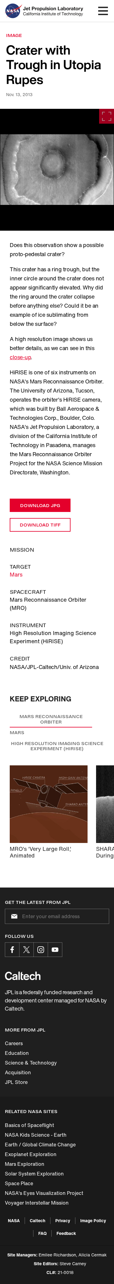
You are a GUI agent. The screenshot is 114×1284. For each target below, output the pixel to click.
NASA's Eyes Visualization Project (44, 1193)
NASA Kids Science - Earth (36, 1135)
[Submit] (13, 916)
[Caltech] (22, 975)
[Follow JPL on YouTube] (55, 949)
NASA (14, 1220)
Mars (16, 574)
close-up (20, 357)
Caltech (37, 1220)
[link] (57, 170)
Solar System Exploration (34, 1173)
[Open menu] (103, 11)
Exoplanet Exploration (31, 1154)
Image (14, 35)
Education (17, 1053)
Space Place (19, 1183)
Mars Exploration (24, 1164)
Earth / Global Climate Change (40, 1144)
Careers (14, 1043)
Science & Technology (31, 1062)
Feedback (66, 1233)
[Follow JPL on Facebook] (12, 949)
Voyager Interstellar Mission (37, 1202)
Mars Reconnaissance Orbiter (51, 719)
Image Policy (93, 1220)
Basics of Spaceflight (29, 1125)
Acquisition (18, 1072)
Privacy (62, 1220)
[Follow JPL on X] (26, 949)
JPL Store (16, 1082)
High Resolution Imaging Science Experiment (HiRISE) (57, 746)
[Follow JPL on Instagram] (40, 949)
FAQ (42, 1233)
